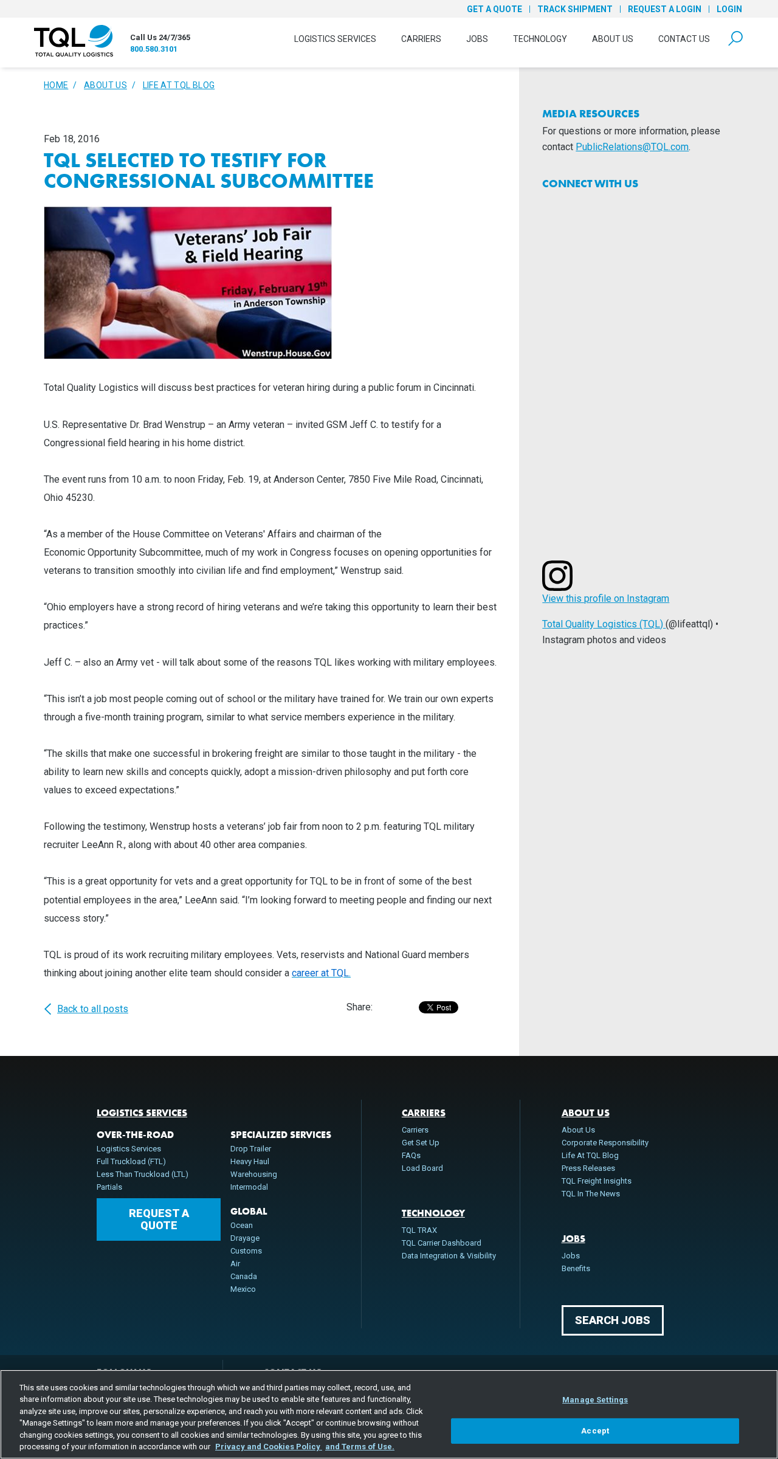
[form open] (735, 38)
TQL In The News (591, 1193)
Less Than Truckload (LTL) (142, 1174)
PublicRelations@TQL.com (632, 147)
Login (729, 9)
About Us (612, 39)
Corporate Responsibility (605, 1142)
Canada (243, 1276)
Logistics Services (335, 39)
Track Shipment (575, 9)
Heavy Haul (249, 1161)
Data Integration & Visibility (449, 1255)
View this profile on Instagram (605, 598)
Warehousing (253, 1174)
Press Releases (588, 1168)
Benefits (576, 1268)
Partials (109, 1187)
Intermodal (249, 1187)
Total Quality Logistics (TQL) (604, 624)
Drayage (245, 1238)
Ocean (241, 1225)
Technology (540, 39)
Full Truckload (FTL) (131, 1161)
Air (235, 1263)
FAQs (411, 1155)
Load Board (422, 1168)
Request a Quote (159, 1219)
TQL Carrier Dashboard (441, 1242)
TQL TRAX (419, 1230)
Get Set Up (420, 1142)
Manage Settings (595, 1399)
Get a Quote (494, 9)
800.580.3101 (153, 48)
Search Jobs (612, 1320)
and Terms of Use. (359, 1446)
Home (56, 85)
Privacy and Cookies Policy (268, 1446)
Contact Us (684, 39)
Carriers (421, 39)
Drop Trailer (250, 1148)
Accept (595, 1430)
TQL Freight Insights (597, 1180)
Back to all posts (92, 1009)
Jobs (477, 39)
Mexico (243, 1289)
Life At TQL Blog (179, 85)
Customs (246, 1250)
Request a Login (664, 9)
